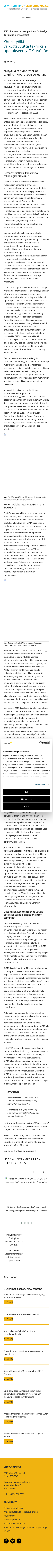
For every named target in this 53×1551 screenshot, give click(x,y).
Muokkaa (25, 799)
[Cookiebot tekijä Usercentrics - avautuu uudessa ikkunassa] (39, 742)
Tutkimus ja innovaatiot (16, 34)
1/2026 (7, 1531)
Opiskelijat (42, 31)
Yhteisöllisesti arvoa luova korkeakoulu (22, 1314)
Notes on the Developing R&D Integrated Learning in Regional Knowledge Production (26, 1209)
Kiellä (26, 807)
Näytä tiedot (40, 784)
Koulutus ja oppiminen (24, 31)
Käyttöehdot (9, 1515)
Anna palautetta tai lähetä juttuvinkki (21, 1511)
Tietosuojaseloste (12, 1519)
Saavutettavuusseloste (14, 1523)
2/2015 (7, 31)
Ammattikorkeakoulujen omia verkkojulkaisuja (25, 1527)
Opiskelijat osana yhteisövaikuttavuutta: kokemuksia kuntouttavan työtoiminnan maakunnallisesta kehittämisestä (22, 1393)
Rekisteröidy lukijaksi (13, 1508)
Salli (26, 792)
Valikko (27, 17)
